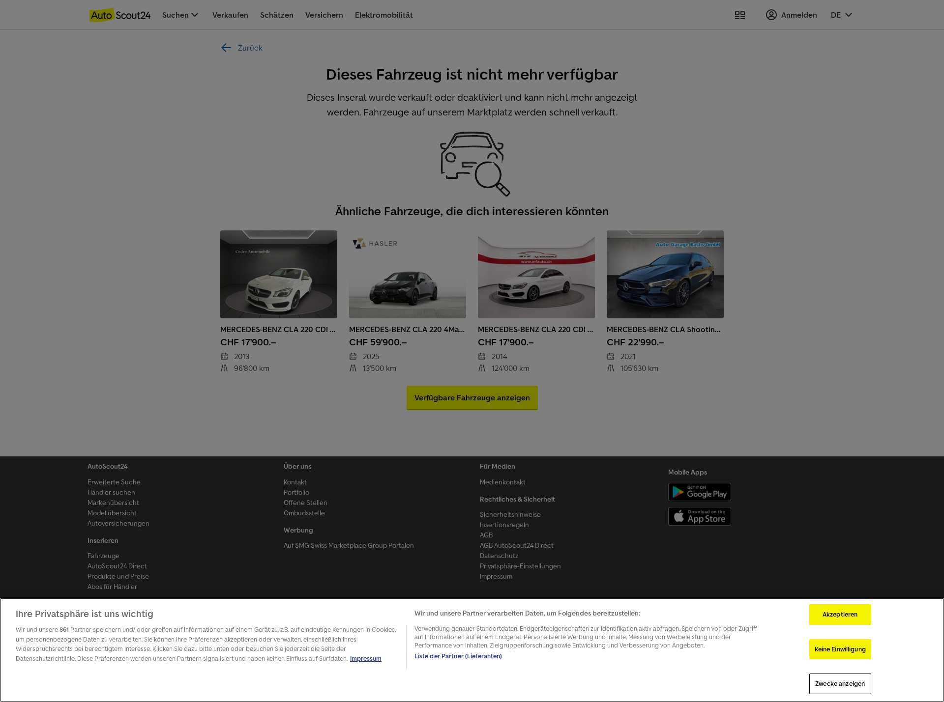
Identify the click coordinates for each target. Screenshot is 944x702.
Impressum (366, 658)
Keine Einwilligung (840, 649)
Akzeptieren (840, 614)
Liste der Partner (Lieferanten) (458, 656)
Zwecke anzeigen (840, 683)
